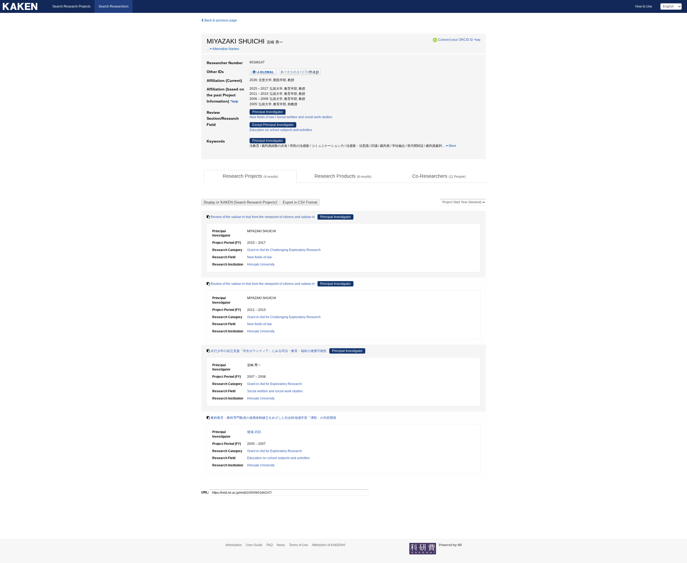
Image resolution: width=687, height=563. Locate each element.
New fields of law (262, 117)
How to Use (643, 6)
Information (233, 545)
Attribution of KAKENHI (328, 545)
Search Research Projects (71, 6)
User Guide (254, 545)
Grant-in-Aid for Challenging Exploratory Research (284, 250)
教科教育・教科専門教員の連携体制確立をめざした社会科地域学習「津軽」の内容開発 (273, 418)
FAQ (269, 545)
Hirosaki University (261, 264)
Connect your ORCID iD (455, 40)
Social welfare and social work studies (304, 117)
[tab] (250, 176)
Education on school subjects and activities (281, 130)
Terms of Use (298, 545)
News (281, 545)
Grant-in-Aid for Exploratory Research (274, 384)
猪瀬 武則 (254, 432)
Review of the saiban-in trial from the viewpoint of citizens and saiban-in (263, 217)
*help (477, 39)
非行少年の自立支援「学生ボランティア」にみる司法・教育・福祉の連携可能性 (269, 351)
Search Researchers (113, 6)
